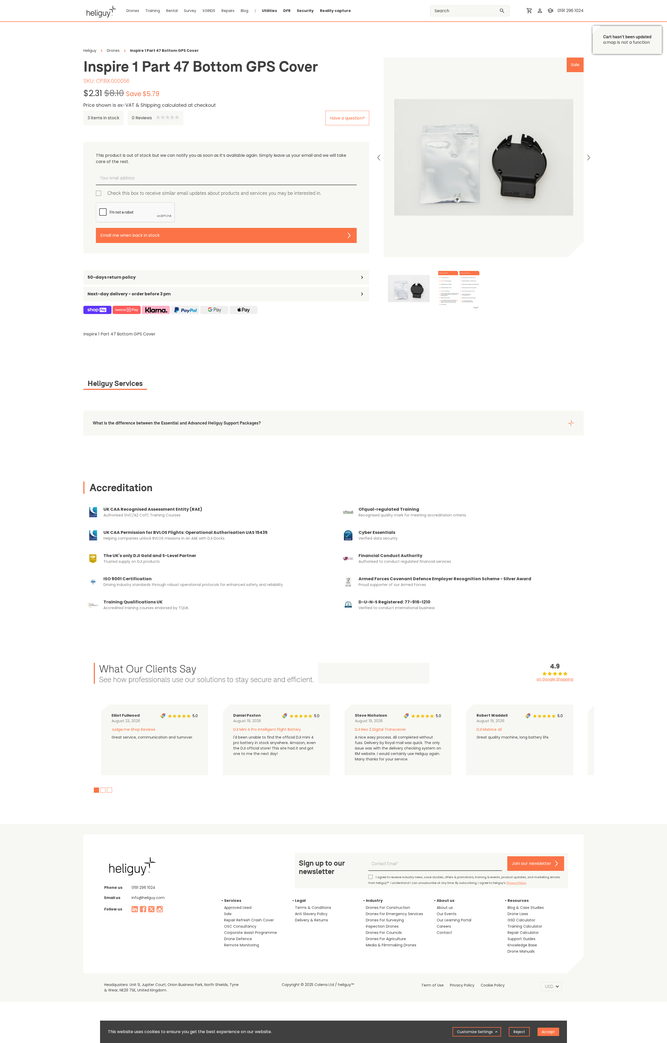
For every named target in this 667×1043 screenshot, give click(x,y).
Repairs (227, 10)
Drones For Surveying (385, 920)
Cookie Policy (493, 985)
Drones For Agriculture (386, 938)
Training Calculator (525, 926)
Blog (244, 10)
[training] (550, 10)
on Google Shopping (554, 679)
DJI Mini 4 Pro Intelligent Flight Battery (267, 729)
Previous (379, 157)
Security (305, 10)
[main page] (99, 10)
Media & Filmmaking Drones (391, 945)
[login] (540, 10)
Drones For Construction (388, 907)
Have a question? (347, 118)
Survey (190, 10)
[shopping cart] (529, 10)
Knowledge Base (522, 945)
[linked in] (135, 909)
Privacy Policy (516, 883)
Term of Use (432, 985)
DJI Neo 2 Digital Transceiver (380, 729)
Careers (444, 926)
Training (152, 10)
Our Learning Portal (454, 920)
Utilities (269, 10)
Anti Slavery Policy (311, 913)
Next (588, 157)
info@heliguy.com (148, 898)
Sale (228, 913)
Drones (132, 10)
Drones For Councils (384, 932)
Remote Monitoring (241, 945)
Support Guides (521, 938)
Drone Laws (518, 913)
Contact (444, 932)
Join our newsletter (531, 863)
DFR (287, 10)
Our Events (446, 913)
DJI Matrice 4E (489, 729)
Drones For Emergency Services (394, 913)
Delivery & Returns (311, 920)
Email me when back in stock (130, 235)
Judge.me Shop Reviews (133, 729)
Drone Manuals (521, 951)
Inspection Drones (382, 926)
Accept (548, 1031)
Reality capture (335, 10)
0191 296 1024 (571, 11)
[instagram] (160, 909)
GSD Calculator (521, 920)
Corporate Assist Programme (250, 932)
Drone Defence (238, 938)
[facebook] (143, 909)
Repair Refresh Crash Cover (249, 920)
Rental (172, 10)
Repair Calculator (523, 932)
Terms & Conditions (313, 907)
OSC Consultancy (240, 926)
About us (445, 907)
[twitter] (151, 909)
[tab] (115, 384)
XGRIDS (208, 10)
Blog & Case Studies (526, 907)
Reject (519, 1031)
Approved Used (237, 907)
